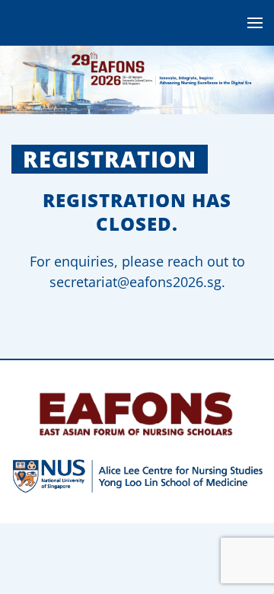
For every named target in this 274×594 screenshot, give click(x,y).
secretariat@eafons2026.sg (135, 282)
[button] (255, 23)
